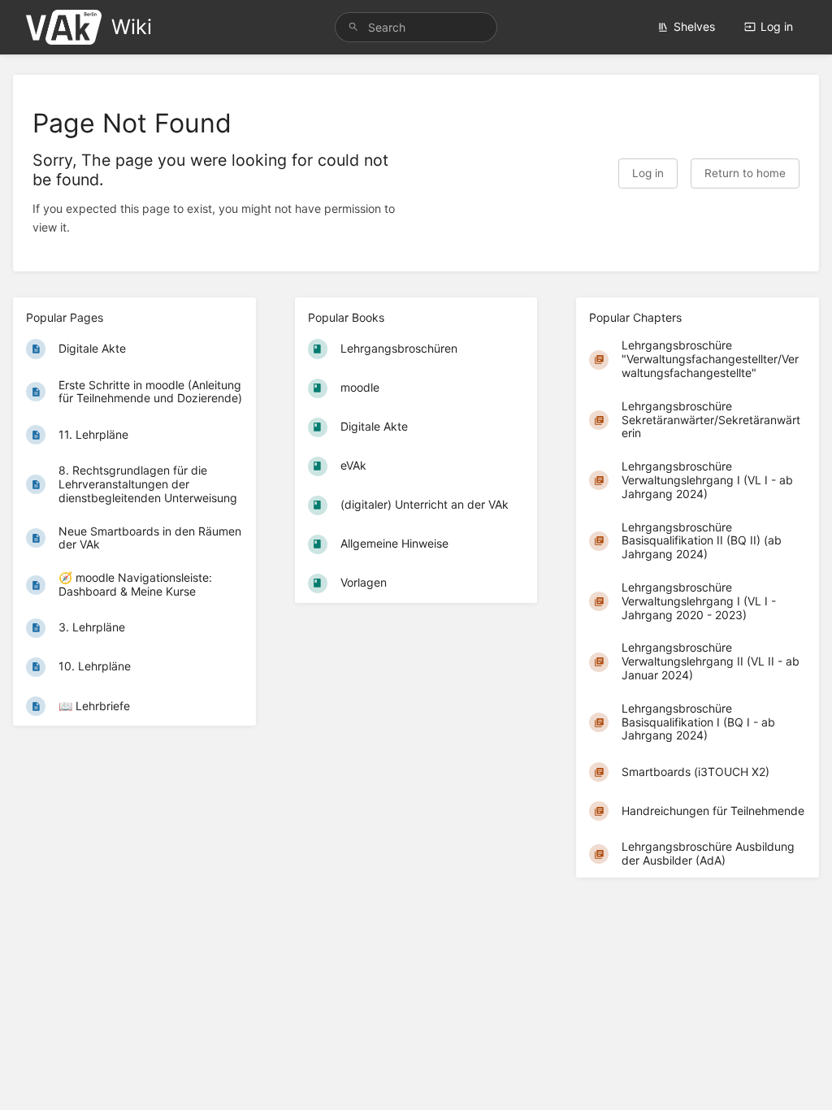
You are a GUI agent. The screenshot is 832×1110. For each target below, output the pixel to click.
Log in (776, 26)
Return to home (745, 173)
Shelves (694, 26)
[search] (416, 27)
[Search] (353, 27)
